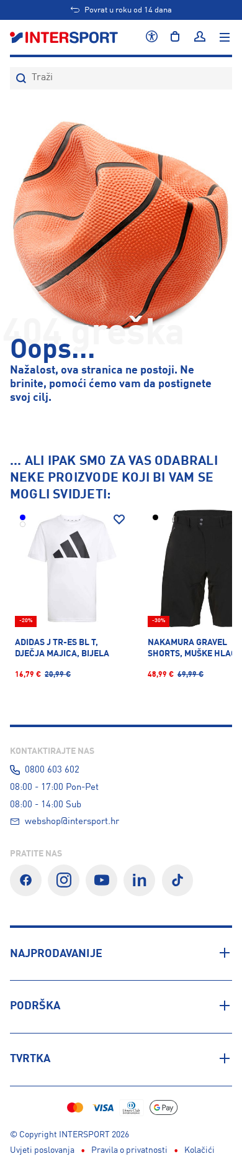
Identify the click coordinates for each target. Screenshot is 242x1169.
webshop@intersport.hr (72, 822)
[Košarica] (175, 37)
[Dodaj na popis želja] (119, 519)
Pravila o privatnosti (129, 1150)
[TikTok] (178, 880)
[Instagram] (63, 880)
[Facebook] (26, 880)
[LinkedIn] (139, 880)
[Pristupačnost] (152, 37)
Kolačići (199, 1150)
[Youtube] (101, 880)
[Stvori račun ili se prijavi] (199, 37)
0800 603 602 (52, 770)
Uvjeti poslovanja (42, 1150)
